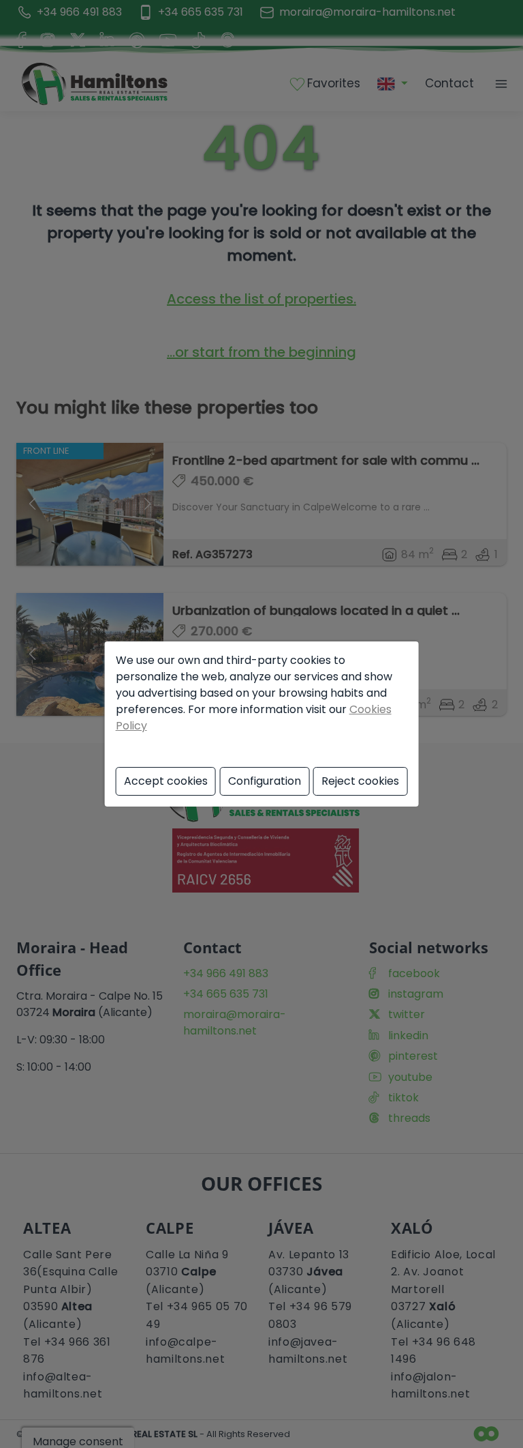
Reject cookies (360, 781)
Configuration (264, 781)
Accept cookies (166, 781)
